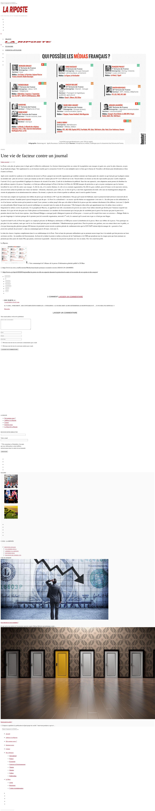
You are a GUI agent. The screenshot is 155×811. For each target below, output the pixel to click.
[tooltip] (7, 276)
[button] (16, 3)
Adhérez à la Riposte (10, 420)
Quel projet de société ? (6, 722)
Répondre (7, 309)
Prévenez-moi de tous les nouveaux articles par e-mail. (18, 346)
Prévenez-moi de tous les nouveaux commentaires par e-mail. (20, 342)
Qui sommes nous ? (9, 418)
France (3, 149)
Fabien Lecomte (5, 162)
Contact (6, 422)
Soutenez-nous (8, 424)
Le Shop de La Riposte (10, 427)
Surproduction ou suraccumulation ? (9, 622)
